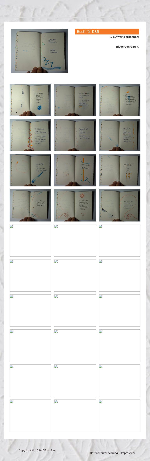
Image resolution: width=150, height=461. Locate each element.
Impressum (128, 453)
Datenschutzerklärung (104, 453)
